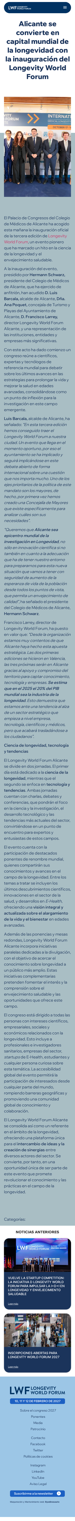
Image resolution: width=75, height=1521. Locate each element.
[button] (65, 7)
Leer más (13, 1303)
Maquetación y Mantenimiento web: (34, 1502)
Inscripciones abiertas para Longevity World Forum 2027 (33, 1355)
